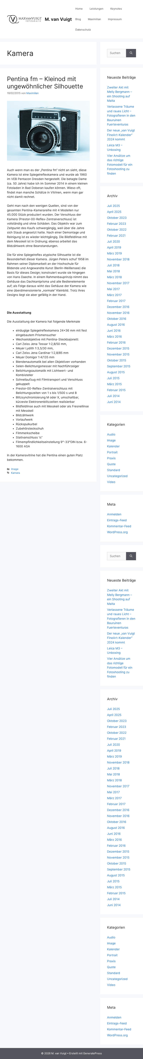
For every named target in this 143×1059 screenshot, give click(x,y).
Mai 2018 (113, 271)
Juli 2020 (113, 241)
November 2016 (118, 313)
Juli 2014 (113, 396)
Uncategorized (117, 476)
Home (79, 8)
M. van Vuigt (58, 19)
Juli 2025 (113, 206)
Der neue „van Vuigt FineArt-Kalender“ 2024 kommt (121, 135)
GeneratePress (92, 1053)
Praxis (111, 458)
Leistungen (96, 8)
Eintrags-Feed (117, 520)
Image (14, 468)
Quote (111, 464)
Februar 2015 (116, 390)
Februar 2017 (116, 301)
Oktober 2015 (116, 360)
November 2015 (118, 354)
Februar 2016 (116, 342)
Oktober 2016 (116, 318)
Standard (113, 470)
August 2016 (116, 324)
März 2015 (114, 384)
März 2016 (114, 336)
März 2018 (114, 277)
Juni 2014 (114, 402)
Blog (78, 19)
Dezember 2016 (118, 307)
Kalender (113, 446)
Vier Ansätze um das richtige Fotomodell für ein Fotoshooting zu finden (119, 164)
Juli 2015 (113, 378)
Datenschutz (83, 29)
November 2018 (118, 259)
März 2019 (114, 253)
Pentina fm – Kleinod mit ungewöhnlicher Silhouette (45, 82)
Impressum (115, 19)
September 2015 (118, 366)
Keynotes (116, 8)
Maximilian (94, 19)
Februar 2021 (116, 235)
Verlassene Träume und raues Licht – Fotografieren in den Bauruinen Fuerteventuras (121, 115)
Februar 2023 (116, 223)
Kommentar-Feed (119, 526)
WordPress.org (117, 532)
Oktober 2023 (117, 217)
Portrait (112, 452)
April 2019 (114, 247)
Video (111, 482)
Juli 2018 (113, 265)
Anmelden (114, 514)
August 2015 (116, 372)
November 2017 (118, 283)
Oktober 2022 (116, 229)
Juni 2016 (114, 330)
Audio (111, 434)
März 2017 (114, 295)
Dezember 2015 (118, 348)
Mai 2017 (113, 289)
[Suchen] (131, 53)
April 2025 (114, 212)
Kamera (15, 472)
